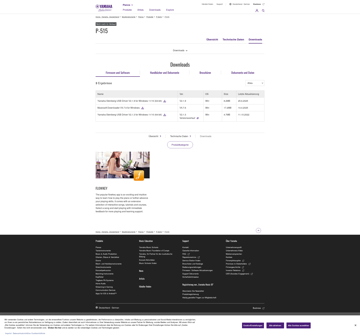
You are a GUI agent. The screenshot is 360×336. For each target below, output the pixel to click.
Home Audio (101, 283)
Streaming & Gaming (104, 286)
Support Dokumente (190, 273)
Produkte (127, 9)
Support (220, 4)
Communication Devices (105, 290)
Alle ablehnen (275, 325)
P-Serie (159, 17)
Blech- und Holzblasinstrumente (109, 263)
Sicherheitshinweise (190, 277)
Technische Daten (233, 39)
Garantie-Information (190, 250)
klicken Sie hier (54, 327)
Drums (98, 260)
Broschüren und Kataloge (192, 263)
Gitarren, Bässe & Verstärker (107, 257)
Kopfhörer (100, 277)
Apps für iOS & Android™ (106, 293)
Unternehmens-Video (234, 250)
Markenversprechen (234, 254)
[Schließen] (355, 325)
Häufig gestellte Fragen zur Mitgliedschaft (199, 297)
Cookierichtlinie (38, 333)
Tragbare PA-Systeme (104, 280)
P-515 (167, 17)
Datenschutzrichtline (22, 333)
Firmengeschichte (233, 267)
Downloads (155, 9)
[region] (180, 325)
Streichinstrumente (103, 267)
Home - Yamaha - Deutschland (107, 17)
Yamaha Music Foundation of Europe (154, 250)
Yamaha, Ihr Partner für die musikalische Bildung (155, 255)
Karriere (229, 257)
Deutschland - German (241, 4)
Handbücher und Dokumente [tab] (164, 72)
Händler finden (207, 4)
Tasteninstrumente (103, 250)
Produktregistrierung (190, 294)
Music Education (146, 241)
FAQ (184, 254)
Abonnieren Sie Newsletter (193, 291)
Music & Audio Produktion (106, 254)
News (141, 270)
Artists (140, 9)
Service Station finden (191, 260)
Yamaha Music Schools (148, 247)
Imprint (8, 333)
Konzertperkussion (103, 270)
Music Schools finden (148, 263)
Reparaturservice (189, 257)
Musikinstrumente (128, 17)
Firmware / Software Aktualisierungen (197, 270)
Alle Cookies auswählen (298, 325)
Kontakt (185, 247)
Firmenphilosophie (233, 260)
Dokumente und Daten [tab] (242, 72)
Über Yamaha (231, 241)
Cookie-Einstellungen (253, 325)
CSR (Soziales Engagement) (237, 273)
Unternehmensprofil (234, 247)
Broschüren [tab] (205, 72)
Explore (170, 9)
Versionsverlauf (187, 118)
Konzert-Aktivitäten (147, 260)
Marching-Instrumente (104, 273)
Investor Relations (233, 270)
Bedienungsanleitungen (191, 267)
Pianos (126, 4)
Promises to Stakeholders (236, 263)
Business (257, 4)
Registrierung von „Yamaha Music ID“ (197, 284)
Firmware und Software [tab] (118, 72)
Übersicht (212, 39)
